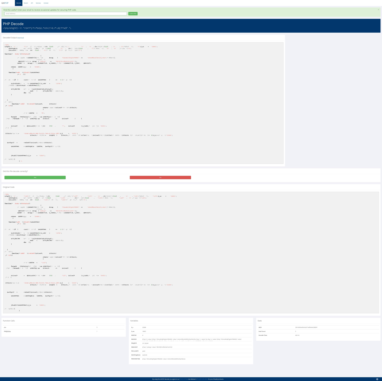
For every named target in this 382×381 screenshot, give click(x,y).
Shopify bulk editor (202, 379)
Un (4, 3)
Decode (18, 3)
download (20, 38)
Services (38, 3)
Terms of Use (184, 379)
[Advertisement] (304, 49)
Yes (35, 177)
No (160, 177)
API (32, 3)
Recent (26, 3)
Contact (46, 3)
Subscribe (133, 14)
